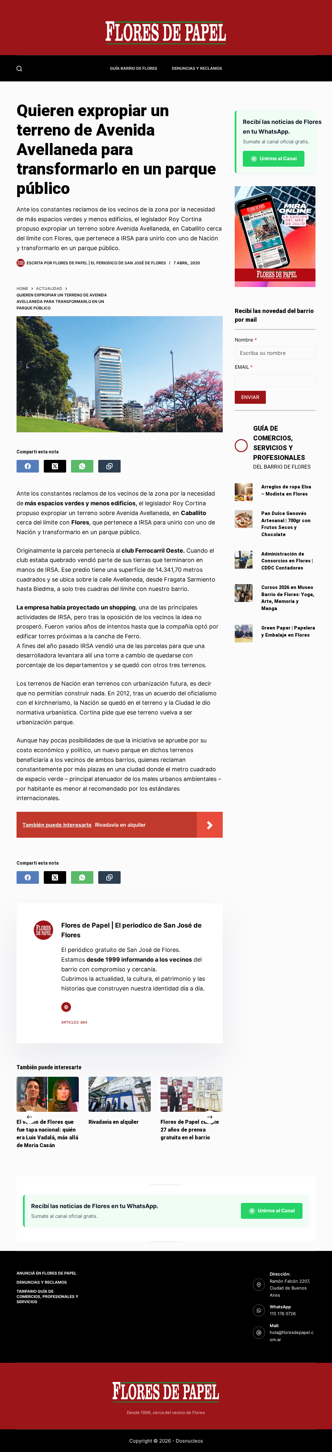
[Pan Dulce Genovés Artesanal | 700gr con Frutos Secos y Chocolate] (244, 519)
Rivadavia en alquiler (114, 1122)
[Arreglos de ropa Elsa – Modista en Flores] (244, 492)
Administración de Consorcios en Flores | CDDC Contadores (287, 561)
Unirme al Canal (278, 158)
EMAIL (242, 367)
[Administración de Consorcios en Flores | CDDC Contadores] (244, 560)
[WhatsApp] (82, 466)
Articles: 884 (74, 1022)
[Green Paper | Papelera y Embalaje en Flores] (244, 633)
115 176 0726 (283, 1313)
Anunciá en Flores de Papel (47, 1273)
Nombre (245, 340)
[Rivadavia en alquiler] (120, 1094)
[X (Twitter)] (55, 466)
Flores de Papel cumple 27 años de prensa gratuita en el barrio (189, 1130)
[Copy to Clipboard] (109, 466)
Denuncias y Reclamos (197, 68)
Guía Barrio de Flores (133, 68)
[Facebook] (28, 466)
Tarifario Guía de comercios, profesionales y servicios (47, 1296)
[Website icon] (66, 1007)
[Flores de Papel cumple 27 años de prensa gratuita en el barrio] (191, 1094)
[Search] (19, 68)
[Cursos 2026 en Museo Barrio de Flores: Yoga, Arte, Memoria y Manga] (244, 593)
